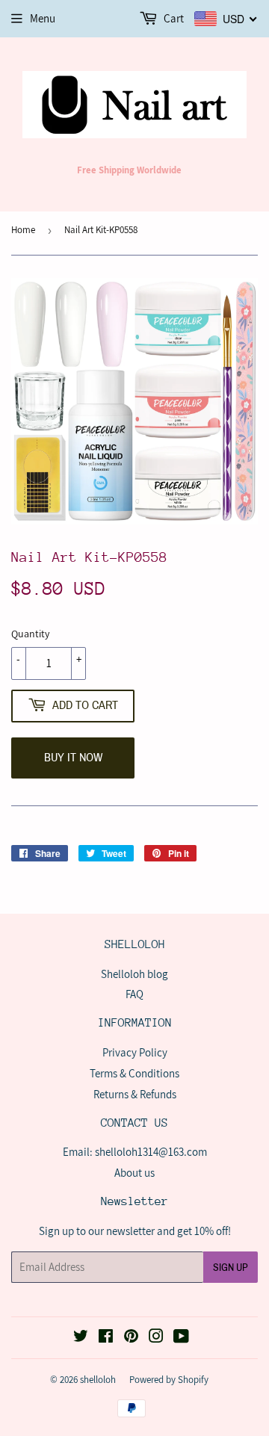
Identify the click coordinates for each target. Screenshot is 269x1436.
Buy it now (73, 757)
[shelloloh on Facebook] (106, 1338)
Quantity (30, 633)
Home (23, 229)
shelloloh (98, 1379)
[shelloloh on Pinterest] (131, 1338)
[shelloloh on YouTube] (181, 1338)
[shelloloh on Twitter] (80, 1338)
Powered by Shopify (168, 1379)
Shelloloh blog (134, 974)
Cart (172, 18)
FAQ (134, 994)
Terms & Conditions (134, 1073)
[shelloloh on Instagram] (156, 1338)
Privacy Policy (134, 1052)
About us (134, 1173)
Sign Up (230, 1267)
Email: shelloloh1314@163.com (135, 1152)
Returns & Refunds (134, 1094)
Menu (42, 18)
